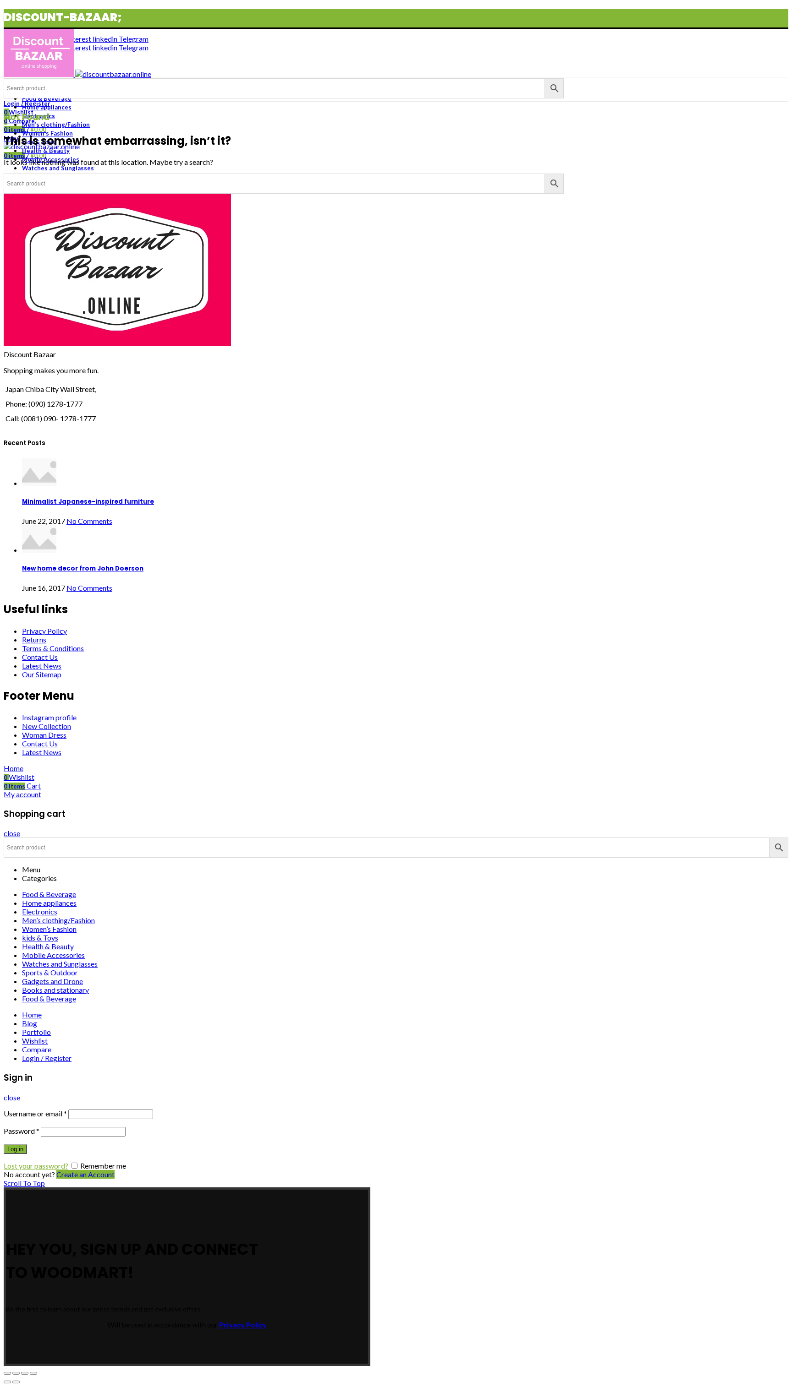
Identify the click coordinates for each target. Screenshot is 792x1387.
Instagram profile (49, 717)
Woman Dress (44, 734)
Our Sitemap (41, 674)
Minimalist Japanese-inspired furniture (88, 501)
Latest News (41, 665)
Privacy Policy (44, 630)
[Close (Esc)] (7, 1373)
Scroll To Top (24, 1183)
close (12, 833)
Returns (34, 639)
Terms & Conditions (53, 648)
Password (21, 1130)
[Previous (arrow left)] (7, 1382)
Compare (36, 1049)
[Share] (16, 1373)
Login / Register (47, 1058)
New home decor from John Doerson (82, 568)
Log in (15, 1149)
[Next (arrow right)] (16, 1382)
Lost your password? (36, 1165)
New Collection (46, 726)
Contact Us (40, 657)
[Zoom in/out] (33, 1373)
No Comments (89, 521)
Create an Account (85, 1174)
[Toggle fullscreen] (24, 1373)
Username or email (35, 1113)
